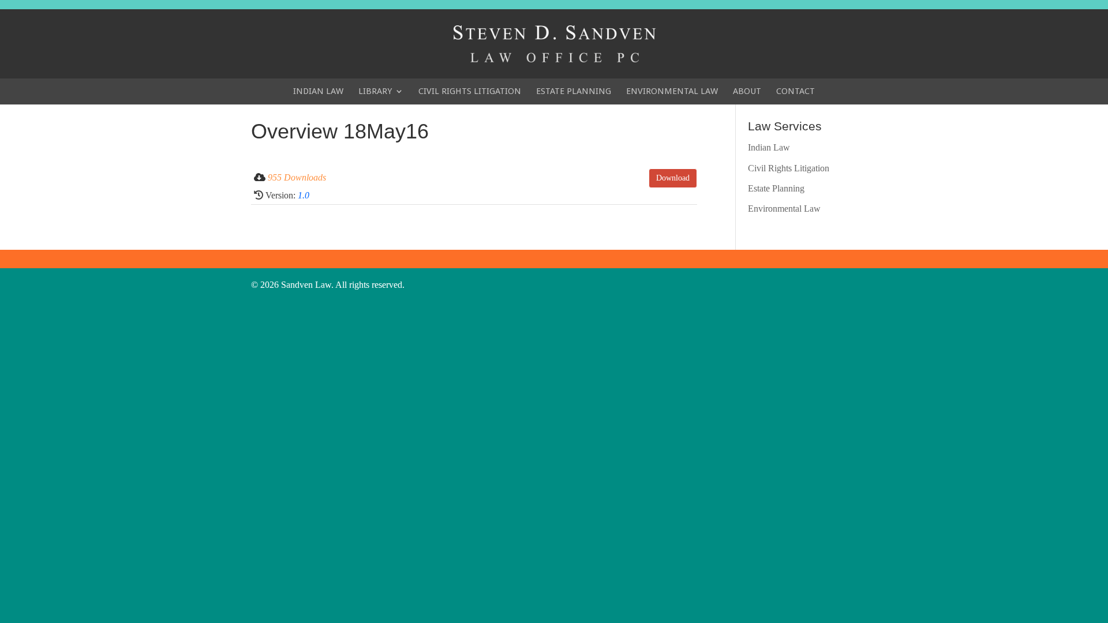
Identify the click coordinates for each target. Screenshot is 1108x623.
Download (673, 178)
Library (375, 91)
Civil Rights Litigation (469, 91)
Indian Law (318, 91)
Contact (795, 91)
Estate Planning (573, 91)
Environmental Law (672, 91)
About (747, 91)
